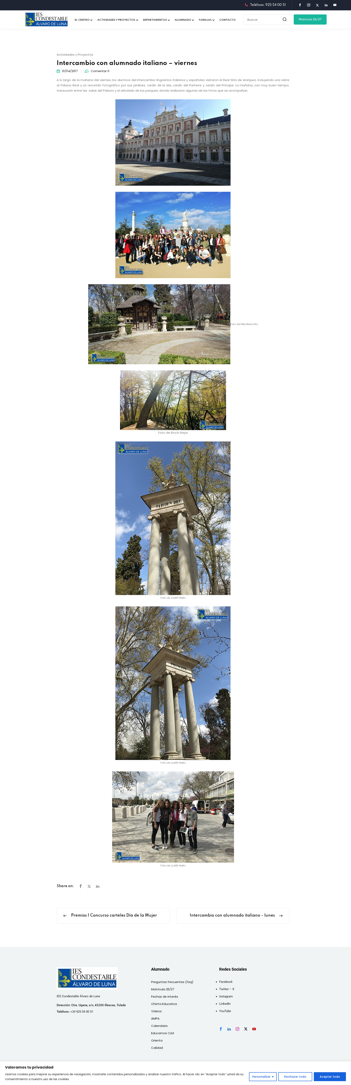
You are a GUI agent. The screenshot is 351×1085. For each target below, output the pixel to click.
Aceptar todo (330, 1077)
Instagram (226, 996)
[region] (175, 1073)
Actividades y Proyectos (75, 54)
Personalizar (261, 1077)
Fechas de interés (164, 996)
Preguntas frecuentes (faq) (172, 982)
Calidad (157, 1048)
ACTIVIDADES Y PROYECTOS (116, 20)
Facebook (226, 982)
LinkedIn (225, 1004)
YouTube (225, 1011)
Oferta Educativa (164, 1004)
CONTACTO (227, 20)
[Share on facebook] (80, 886)
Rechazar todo (295, 1077)
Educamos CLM (162, 1033)
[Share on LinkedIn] (98, 886)
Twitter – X (226, 989)
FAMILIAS (205, 20)
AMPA (155, 1018)
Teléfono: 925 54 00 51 (268, 5)
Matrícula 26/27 (310, 19)
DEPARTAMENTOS (155, 20)
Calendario (159, 1026)
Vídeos (156, 1011)
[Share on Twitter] (89, 886)
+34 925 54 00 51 (81, 1011)
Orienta (156, 1040)
